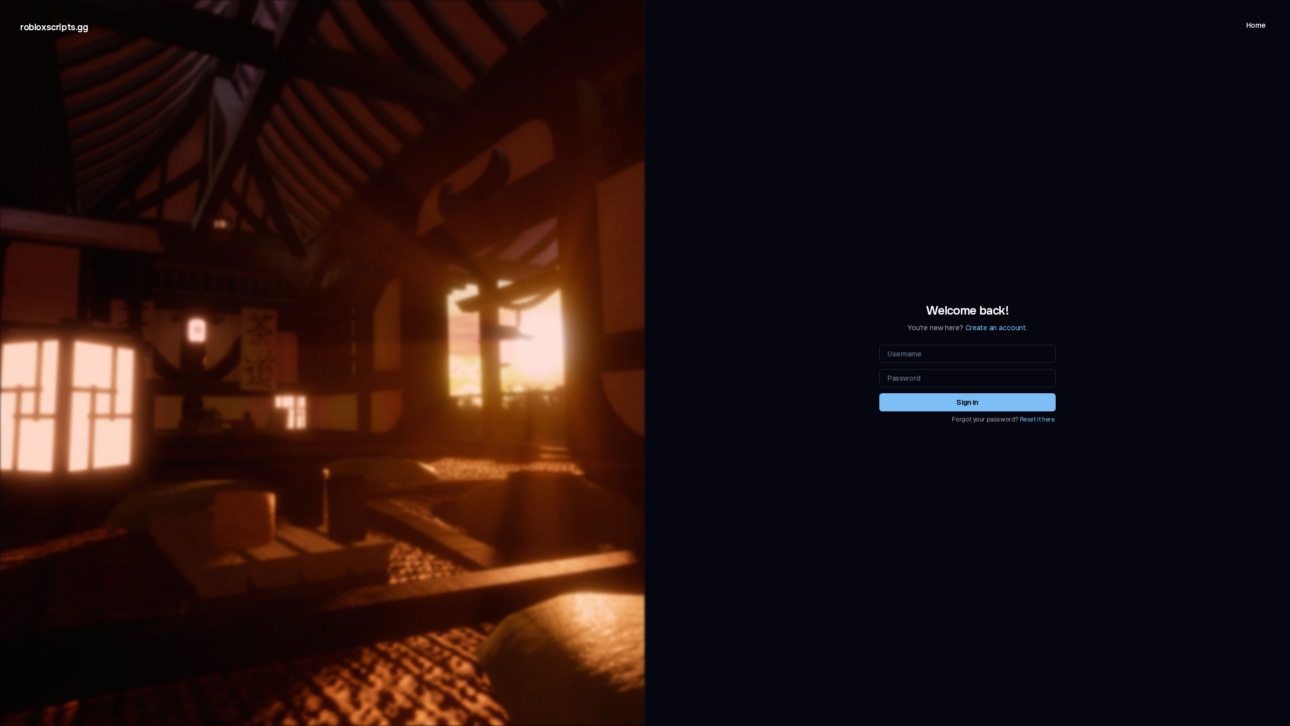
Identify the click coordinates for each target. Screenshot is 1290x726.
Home (1256, 25)
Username (904, 354)
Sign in (967, 402)
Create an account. (996, 328)
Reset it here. (1038, 419)
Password (904, 378)
